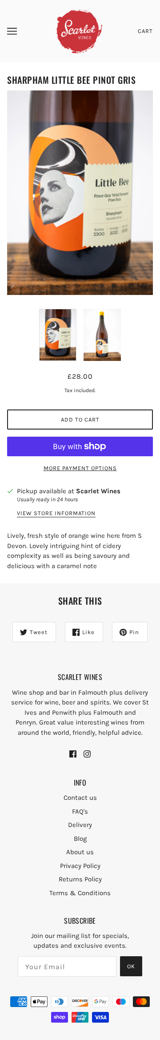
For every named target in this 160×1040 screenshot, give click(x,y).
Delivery (80, 825)
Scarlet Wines (98, 491)
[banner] (79, 31)
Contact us (80, 798)
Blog (80, 839)
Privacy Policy (80, 866)
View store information (56, 513)
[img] (73, 753)
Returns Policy (80, 879)
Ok (131, 966)
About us (80, 852)
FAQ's (80, 811)
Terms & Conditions (80, 893)
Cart (145, 31)
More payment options (80, 468)
